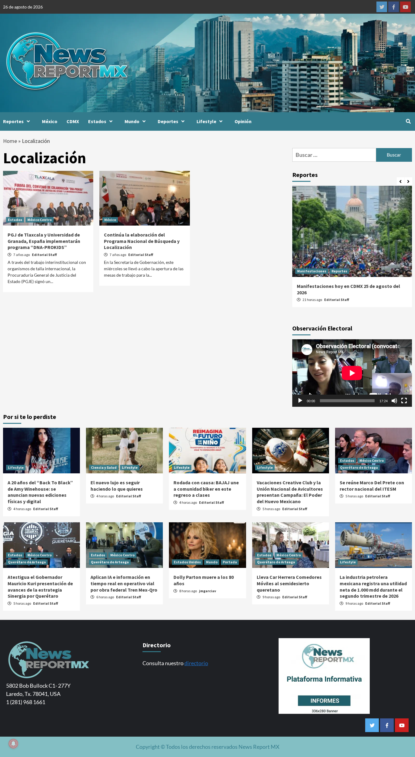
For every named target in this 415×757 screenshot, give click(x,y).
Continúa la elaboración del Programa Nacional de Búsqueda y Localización (142, 241)
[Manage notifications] (13, 743)
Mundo (132, 121)
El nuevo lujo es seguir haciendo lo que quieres (117, 485)
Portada (230, 562)
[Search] (408, 121)
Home (10, 140)
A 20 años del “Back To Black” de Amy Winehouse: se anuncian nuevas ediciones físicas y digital (40, 491)
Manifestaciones (311, 271)
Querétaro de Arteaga (359, 467)
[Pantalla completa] (404, 401)
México (49, 121)
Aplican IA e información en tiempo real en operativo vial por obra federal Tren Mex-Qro (124, 583)
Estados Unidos (187, 562)
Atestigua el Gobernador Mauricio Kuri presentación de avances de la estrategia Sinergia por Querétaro (40, 586)
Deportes (168, 121)
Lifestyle (206, 121)
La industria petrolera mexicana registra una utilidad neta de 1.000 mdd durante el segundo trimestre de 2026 (373, 586)
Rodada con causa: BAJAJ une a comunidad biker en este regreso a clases (206, 488)
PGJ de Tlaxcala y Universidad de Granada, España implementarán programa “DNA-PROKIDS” (44, 241)
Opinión (243, 121)
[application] (352, 373)
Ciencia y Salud (104, 467)
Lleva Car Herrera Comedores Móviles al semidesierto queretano (289, 583)
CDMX (73, 121)
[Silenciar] (394, 401)
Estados (97, 121)
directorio (196, 663)
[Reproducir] (300, 401)
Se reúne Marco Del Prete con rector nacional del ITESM (372, 485)
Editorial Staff (44, 254)
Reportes (13, 121)
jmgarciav (207, 591)
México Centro (39, 219)
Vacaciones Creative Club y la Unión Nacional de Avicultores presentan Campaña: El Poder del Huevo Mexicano (290, 491)
